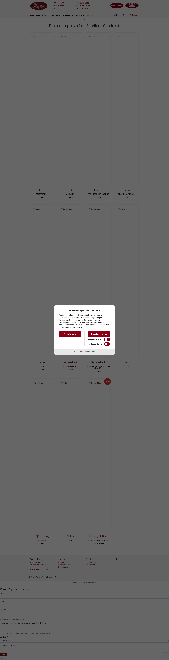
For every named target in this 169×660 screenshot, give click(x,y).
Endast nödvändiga (99, 334)
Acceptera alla (70, 334)
